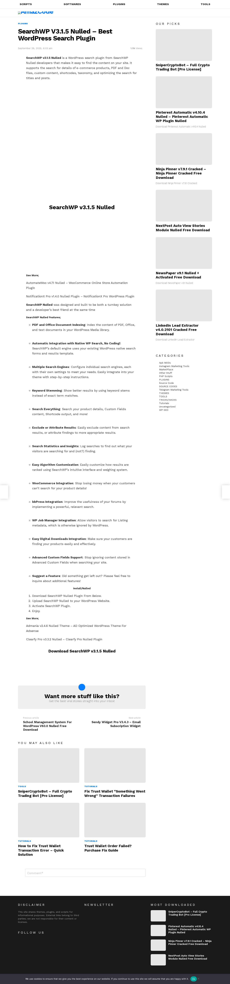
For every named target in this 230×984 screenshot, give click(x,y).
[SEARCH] (197, 12)
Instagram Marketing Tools (174, 366)
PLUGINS (119, 4)
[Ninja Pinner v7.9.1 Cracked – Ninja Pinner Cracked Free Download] (184, 149)
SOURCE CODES (168, 386)
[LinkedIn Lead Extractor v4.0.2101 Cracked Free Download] (184, 305)
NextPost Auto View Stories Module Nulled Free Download (183, 227)
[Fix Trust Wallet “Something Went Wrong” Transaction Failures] (115, 765)
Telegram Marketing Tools (173, 389)
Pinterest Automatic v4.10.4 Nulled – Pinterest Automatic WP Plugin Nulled (182, 116)
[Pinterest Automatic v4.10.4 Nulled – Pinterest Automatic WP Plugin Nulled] (184, 92)
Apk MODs (165, 362)
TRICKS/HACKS (168, 399)
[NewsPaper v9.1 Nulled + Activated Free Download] (184, 253)
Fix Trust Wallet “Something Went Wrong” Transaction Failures (114, 793)
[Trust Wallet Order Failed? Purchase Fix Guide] (115, 820)
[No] (198, 978)
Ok (193, 979)
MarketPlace (166, 369)
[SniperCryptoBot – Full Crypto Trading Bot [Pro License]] (48, 765)
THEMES (163, 4)
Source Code (166, 383)
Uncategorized (167, 406)
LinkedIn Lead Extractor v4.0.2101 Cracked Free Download (177, 329)
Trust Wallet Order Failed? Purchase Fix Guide (108, 848)
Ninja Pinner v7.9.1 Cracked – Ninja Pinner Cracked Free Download (181, 173)
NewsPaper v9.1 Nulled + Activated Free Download (178, 275)
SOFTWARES (72, 4)
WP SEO (163, 410)
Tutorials (90, 786)
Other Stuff (165, 372)
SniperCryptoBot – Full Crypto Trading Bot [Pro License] (45, 793)
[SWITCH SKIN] (203, 12)
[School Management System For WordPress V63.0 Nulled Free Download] (4, 492)
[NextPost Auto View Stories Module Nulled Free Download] (184, 205)
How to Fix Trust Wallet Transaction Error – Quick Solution (41, 850)
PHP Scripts (166, 376)
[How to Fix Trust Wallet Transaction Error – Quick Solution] (48, 820)
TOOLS (205, 4)
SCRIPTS (26, 4)
